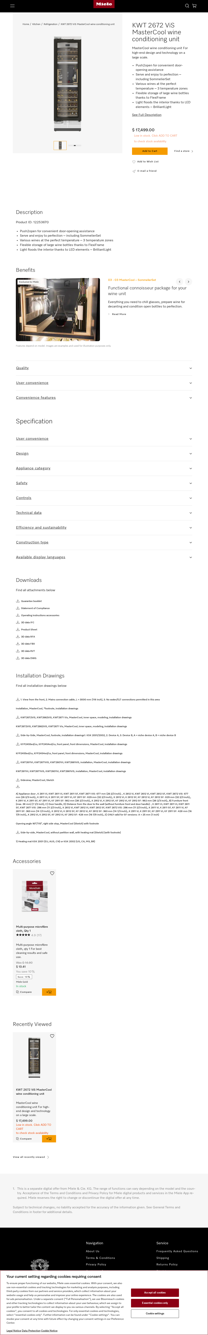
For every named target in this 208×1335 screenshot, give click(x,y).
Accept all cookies (155, 1292)
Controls (23, 498)
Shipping (162, 1258)
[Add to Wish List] (52, 873)
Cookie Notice (49, 1331)
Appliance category (33, 468)
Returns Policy (167, 1264)
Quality (22, 368)
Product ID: (24, 222)
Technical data (29, 513)
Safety (22, 483)
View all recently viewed (29, 1157)
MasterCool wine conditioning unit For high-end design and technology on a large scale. (33, 1109)
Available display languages (40, 557)
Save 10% (24, 977)
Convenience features (36, 398)
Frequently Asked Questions (177, 1251)
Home (26, 24)
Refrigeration (50, 24)
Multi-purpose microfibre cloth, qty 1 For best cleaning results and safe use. (32, 951)
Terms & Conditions (100, 1258)
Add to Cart (149, 151)
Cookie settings (155, 1313)
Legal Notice (13, 1331)
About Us (93, 1251)
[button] (39, 6)
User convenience (32, 383)
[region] (104, 1302)
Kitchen (36, 24)
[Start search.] (187, 5)
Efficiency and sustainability (41, 527)
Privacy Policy (96, 1264)
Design (22, 453)
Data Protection (31, 1331)
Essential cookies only (155, 1303)
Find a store (182, 151)
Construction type (32, 542)
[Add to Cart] (49, 992)
